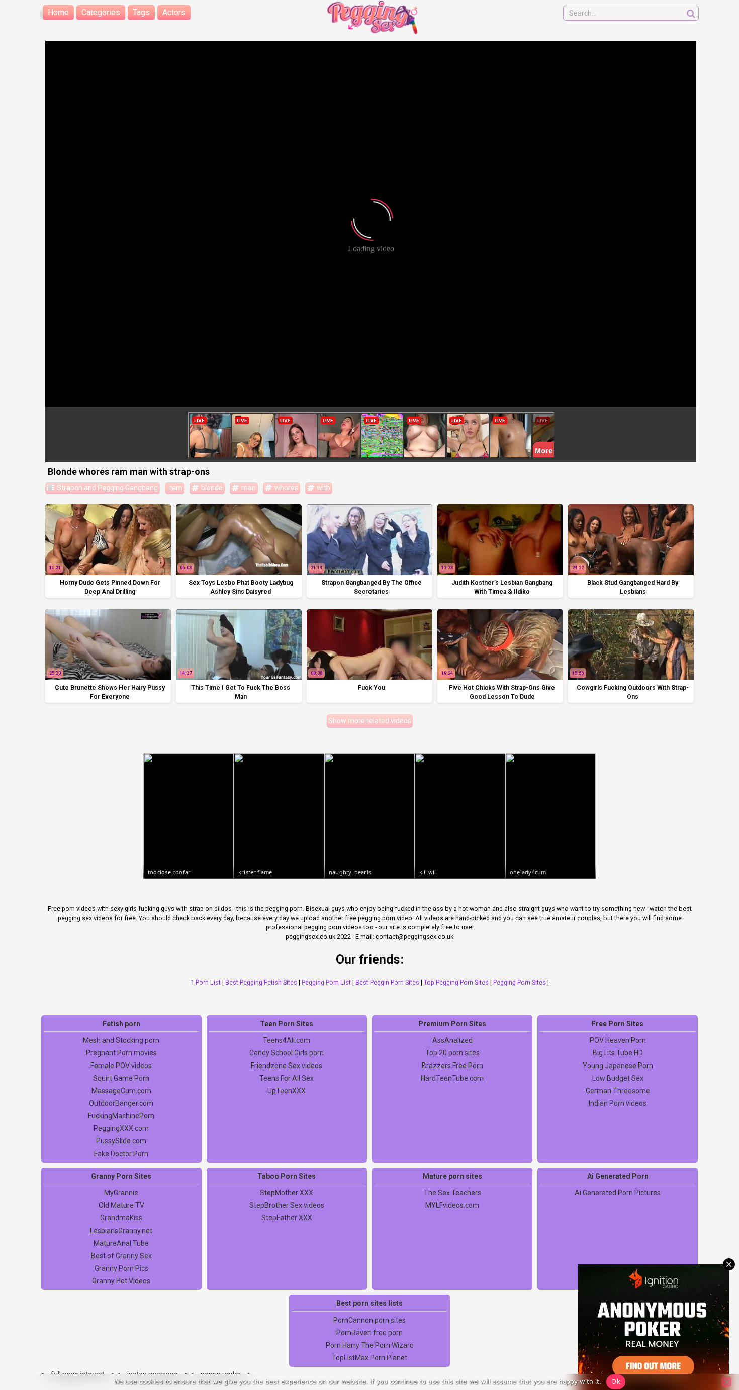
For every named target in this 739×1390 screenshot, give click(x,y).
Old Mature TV (121, 1205)
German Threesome (618, 1091)
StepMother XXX (286, 1193)
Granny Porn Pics (121, 1268)
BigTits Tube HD (618, 1053)
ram (175, 488)
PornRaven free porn (369, 1333)
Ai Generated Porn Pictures (618, 1193)
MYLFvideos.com (452, 1205)
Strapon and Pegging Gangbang (106, 488)
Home (58, 12)
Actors (174, 12)
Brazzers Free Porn (452, 1065)
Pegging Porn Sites (519, 982)
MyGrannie (121, 1193)
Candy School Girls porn (286, 1053)
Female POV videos (121, 1065)
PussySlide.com (121, 1141)
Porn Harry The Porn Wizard (370, 1345)
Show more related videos (369, 721)
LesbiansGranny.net (121, 1231)
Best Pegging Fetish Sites (261, 982)
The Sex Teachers (452, 1193)
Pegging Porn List (326, 982)
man (248, 488)
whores (285, 488)
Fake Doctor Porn (121, 1154)
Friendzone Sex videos (286, 1065)
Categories (100, 12)
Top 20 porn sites (452, 1053)
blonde (211, 488)
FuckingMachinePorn (121, 1116)
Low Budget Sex (617, 1078)
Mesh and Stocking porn (121, 1040)
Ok (615, 1381)
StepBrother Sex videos (286, 1205)
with (322, 488)
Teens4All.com (286, 1040)
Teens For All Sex (286, 1078)
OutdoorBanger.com (121, 1103)
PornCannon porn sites (369, 1320)
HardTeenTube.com (452, 1078)
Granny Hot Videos (121, 1281)
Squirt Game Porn (121, 1078)
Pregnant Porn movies (121, 1053)
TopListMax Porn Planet (369, 1358)
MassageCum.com (121, 1091)
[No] (726, 1382)
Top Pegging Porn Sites (456, 982)
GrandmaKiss (121, 1218)
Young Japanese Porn (618, 1065)
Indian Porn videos (617, 1103)
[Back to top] (709, 1345)
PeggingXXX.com (121, 1128)
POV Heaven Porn (618, 1040)
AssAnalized (452, 1040)
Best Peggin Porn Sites (387, 982)
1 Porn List (206, 982)
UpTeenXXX (286, 1091)
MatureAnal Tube (121, 1243)
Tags (141, 12)
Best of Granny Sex (121, 1256)
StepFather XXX (286, 1218)
